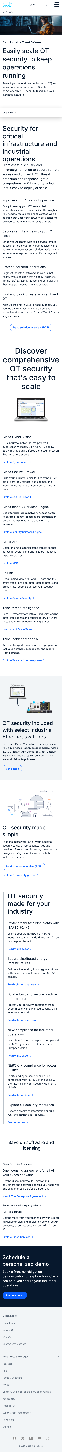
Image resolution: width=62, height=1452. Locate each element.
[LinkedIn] (31, 1438)
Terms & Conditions (12, 1377)
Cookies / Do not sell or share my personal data (27, 1391)
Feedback (7, 1363)
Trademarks (9, 1405)
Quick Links (10, 1315)
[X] (22, 1438)
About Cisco (9, 1323)
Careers (7, 1337)
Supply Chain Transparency (17, 1412)
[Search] (47, 5)
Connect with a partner (14, 1344)
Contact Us (8, 1330)
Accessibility (9, 1398)
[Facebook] (14, 1438)
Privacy (6, 1384)
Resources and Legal (15, 1356)
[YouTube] (39, 1438)
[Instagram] (47, 1438)
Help (5, 1370)
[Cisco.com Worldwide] (7, 4)
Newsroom (8, 1419)
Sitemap (7, 1426)
